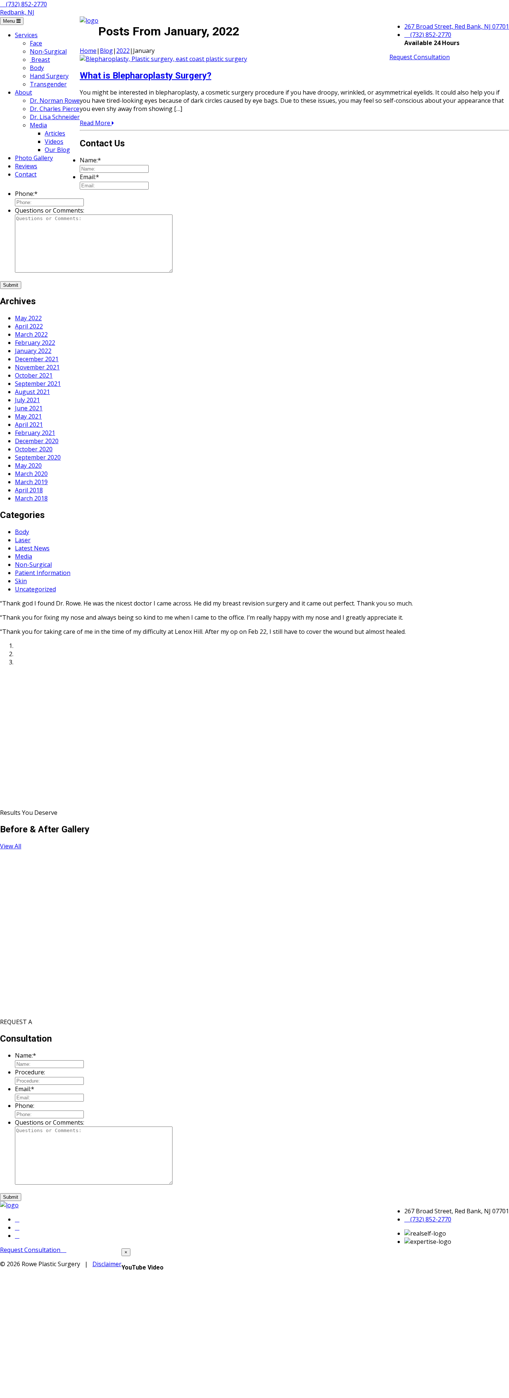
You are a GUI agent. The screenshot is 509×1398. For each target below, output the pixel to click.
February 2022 (35, 343)
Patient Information (42, 573)
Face (36, 43)
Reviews (26, 166)
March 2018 (31, 498)
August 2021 (32, 392)
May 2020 (28, 465)
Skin (21, 581)
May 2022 (28, 318)
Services (26, 35)
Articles (55, 133)
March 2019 (31, 482)
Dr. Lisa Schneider (55, 117)
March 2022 (31, 334)
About (23, 92)
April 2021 (29, 424)
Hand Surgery (49, 76)
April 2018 (29, 490)
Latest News (32, 548)
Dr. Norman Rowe (55, 100)
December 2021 (37, 359)
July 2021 (27, 400)
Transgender (48, 84)
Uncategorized (35, 589)
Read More (96, 123)
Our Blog (57, 150)
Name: (90, 160)
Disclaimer (106, 1264)
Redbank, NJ (17, 12)
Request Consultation (419, 57)
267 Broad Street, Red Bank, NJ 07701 (456, 26)
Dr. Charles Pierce (54, 109)
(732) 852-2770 (25, 4)
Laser (23, 540)
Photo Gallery (34, 158)
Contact (26, 174)
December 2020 (37, 441)
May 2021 (28, 416)
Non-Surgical (48, 51)
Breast (40, 59)
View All (10, 846)
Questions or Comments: (49, 210)
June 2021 (28, 408)
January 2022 (33, 351)
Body (37, 68)
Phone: (26, 194)
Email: (89, 177)
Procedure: (30, 1072)
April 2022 (29, 326)
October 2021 (34, 375)
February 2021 (35, 433)
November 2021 (37, 367)
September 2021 (38, 383)
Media (38, 125)
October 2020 (34, 449)
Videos (54, 141)
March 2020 (31, 474)
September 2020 (38, 457)
